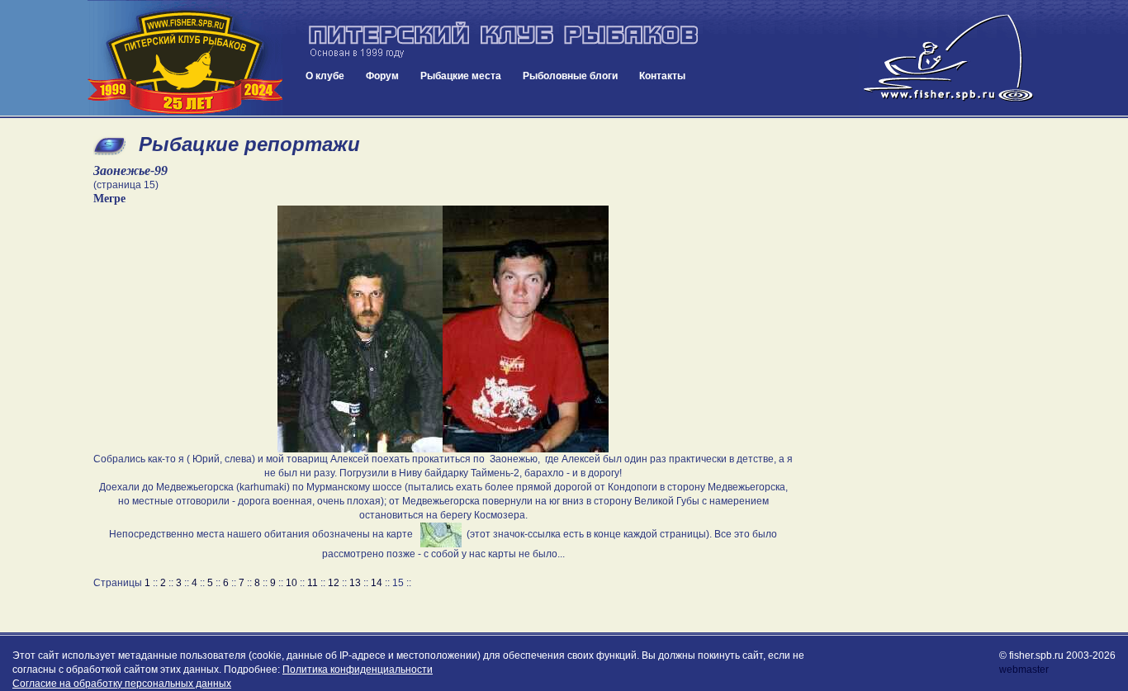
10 (291, 583)
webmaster (1024, 669)
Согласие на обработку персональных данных (121, 683)
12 (333, 583)
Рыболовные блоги (570, 76)
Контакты (662, 76)
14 (376, 583)
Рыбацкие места (460, 76)
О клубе (325, 76)
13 (355, 583)
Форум (382, 76)
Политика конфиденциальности (357, 669)
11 (312, 583)
